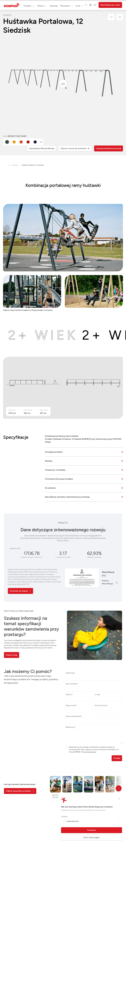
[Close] (119, 799)
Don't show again (92, 837)
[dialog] (63, 496)
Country (64, 816)
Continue (91, 830)
